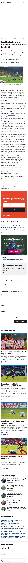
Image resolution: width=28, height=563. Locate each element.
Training (23, 536)
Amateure (8, 522)
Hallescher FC (16, 528)
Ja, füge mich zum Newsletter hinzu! (10, 317)
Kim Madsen (12, 151)
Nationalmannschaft (16, 533)
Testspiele (19, 536)
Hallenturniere (11, 528)
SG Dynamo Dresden (14, 534)
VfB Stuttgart (22, 537)
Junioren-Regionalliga (17, 531)
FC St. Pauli (3, 528)
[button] (23, 2)
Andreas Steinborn (15, 62)
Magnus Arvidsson (22, 105)
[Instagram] (5, 548)
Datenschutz (3, 557)
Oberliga (22, 533)
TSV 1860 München (11, 537)
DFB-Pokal (3, 523)
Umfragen (23, 230)
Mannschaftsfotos (9, 533)
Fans (6, 523)
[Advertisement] (14, 22)
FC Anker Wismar (10, 523)
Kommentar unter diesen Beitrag (11, 227)
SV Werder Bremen (4, 536)
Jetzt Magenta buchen (14, 251)
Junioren (18, 530)
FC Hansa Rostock (19, 259)
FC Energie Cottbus (4, 524)
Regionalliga (4, 534)
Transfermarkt (4, 537)
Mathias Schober (11, 115)
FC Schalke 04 (23, 526)
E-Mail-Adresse (4, 311)
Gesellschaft (7, 528)
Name (2, 305)
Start (2, 38)
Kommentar (4, 294)
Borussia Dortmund (7, 259)
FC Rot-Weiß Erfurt (18, 526)
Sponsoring (19, 534)
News (5, 257)
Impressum (3, 554)
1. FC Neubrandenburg (4, 520)
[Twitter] (2, 548)
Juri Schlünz (17, 92)
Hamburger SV (21, 528)
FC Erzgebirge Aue (11, 524)
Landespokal (3, 533)
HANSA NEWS (6, 2)
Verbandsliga (17, 537)
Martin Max (16, 137)
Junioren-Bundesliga (7, 531)
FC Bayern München (16, 523)
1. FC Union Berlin (11, 520)
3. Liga (3, 521)
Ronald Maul (20, 136)
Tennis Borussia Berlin (12, 536)
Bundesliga (13, 259)
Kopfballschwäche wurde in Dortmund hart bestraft (14, 38)
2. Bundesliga (19, 520)
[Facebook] (8, 548)
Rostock (9, 534)
